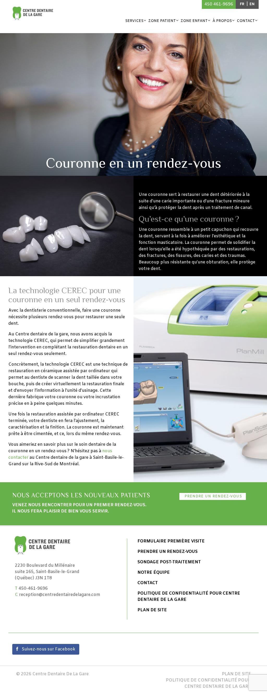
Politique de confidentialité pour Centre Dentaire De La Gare (188, 596)
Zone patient (162, 21)
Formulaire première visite (171, 541)
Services (134, 21)
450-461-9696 (33, 588)
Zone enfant (194, 21)
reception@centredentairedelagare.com (59, 595)
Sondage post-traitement (169, 562)
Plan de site (152, 610)
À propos (222, 21)
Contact (246, 21)
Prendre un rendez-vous (212, 496)
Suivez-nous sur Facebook (48, 649)
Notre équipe (153, 572)
